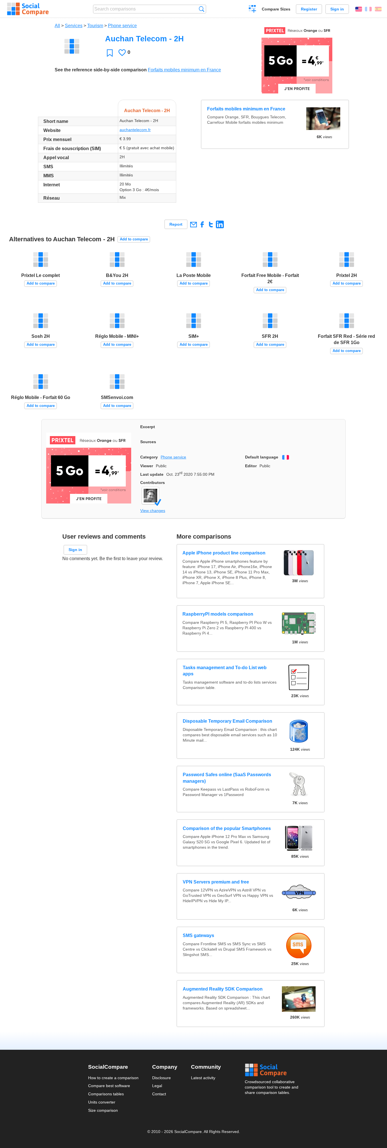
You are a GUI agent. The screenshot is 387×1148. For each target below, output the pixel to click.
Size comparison (103, 1110)
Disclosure (161, 1078)
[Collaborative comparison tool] (28, 9)
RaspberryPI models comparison (218, 614)
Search (201, 9)
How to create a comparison (113, 1078)
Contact (159, 1094)
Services (73, 25)
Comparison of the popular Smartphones (227, 828)
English (358, 9)
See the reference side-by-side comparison (101, 69)
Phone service (122, 25)
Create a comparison (252, 10)
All (57, 25)
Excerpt (147, 426)
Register (309, 9)
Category (149, 457)
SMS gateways (198, 935)
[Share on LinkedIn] (220, 224)
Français (368, 9)
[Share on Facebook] (202, 224)
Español (378, 9)
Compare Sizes (276, 9)
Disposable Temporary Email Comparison (227, 721)
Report (175, 224)
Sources (148, 441)
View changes (152, 510)
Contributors (152, 482)
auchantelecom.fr (135, 129)
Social (272, 1070)
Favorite (110, 53)
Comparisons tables (106, 1094)
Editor (251, 466)
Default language (261, 457)
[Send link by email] (193, 224)
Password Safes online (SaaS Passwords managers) (227, 778)
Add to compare (134, 239)
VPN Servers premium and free (216, 882)
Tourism (95, 25)
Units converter (101, 1102)
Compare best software (109, 1085)
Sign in (337, 9)
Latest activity (203, 1078)
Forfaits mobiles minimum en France (184, 69)
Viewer (146, 466)
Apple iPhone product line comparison (224, 552)
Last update (151, 474)
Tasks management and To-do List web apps (225, 670)
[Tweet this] (211, 224)
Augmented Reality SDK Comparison (223, 989)
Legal (157, 1085)
